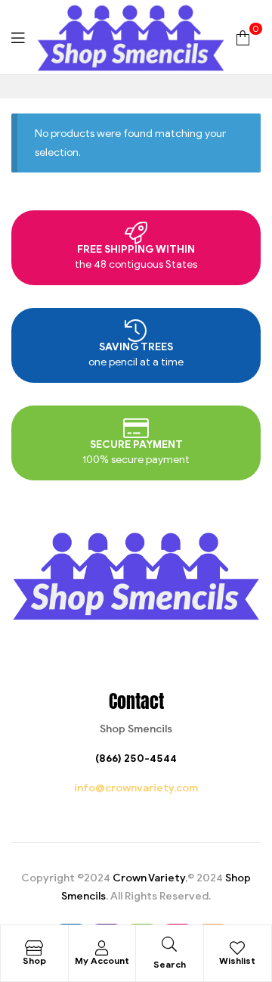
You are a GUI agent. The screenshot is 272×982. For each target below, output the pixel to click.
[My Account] (102, 948)
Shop (34, 960)
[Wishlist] (237, 948)
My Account (102, 960)
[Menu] (17, 36)
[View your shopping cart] (242, 36)
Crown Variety (149, 878)
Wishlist (237, 960)
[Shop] (34, 948)
